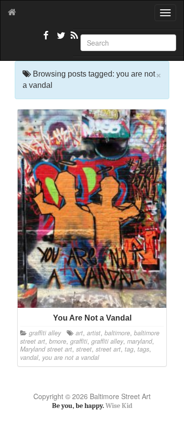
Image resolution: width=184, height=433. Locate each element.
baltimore (117, 332)
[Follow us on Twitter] (60, 39)
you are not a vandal (70, 357)
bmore (57, 341)
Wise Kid (118, 406)
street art (108, 349)
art (79, 332)
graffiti (78, 341)
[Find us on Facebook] (46, 39)
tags (143, 349)
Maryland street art (46, 349)
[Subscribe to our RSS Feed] (73, 39)
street (84, 349)
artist (94, 332)
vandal (29, 357)
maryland (139, 341)
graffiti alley (45, 332)
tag (129, 349)
